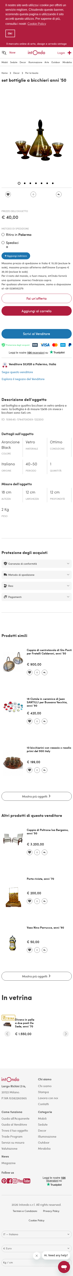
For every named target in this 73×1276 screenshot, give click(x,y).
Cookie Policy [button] (37, 23)
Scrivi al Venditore (36, 333)
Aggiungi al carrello (36, 311)
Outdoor (55, 62)
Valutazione (9, 1148)
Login (61, 53)
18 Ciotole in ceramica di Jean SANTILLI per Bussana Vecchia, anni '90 (47, 702)
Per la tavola (31, 72)
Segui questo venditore (17, 372)
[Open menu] (4, 53)
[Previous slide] (7, 1034)
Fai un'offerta (36, 298)
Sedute (13, 62)
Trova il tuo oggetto (14, 1130)
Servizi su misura (12, 1142)
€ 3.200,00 (35, 844)
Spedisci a (12, 245)
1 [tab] (19, 183)
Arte (47, 62)
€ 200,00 (34, 892)
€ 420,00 (34, 713)
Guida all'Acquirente (15, 1118)
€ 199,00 (33, 761)
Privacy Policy (51, 1211)
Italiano (8, 464)
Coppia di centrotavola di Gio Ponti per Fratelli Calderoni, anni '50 (49, 651)
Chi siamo (44, 1086)
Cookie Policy (36, 1220)
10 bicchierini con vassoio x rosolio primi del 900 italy (49, 749)
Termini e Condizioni (25, 1211)
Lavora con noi (48, 1098)
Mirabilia (67, 62)
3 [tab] (30, 183)
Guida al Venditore (14, 1124)
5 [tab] (41, 183)
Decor (23, 62)
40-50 (31, 464)
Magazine (8, 1163)
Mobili (4, 62)
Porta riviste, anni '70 (40, 879)
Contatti (43, 1104)
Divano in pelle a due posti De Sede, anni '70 (24, 1022)
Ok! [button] (10, 33)
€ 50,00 (33, 941)
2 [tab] (24, 183)
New (12, 52)
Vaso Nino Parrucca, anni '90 (45, 927)
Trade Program (11, 1136)
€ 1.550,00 (23, 1033)
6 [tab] (47, 183)
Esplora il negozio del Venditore (23, 379)
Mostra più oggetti (35, 796)
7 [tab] (52, 183)
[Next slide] (66, 1034)
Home (4, 72)
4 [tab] (36, 183)
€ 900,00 (34, 664)
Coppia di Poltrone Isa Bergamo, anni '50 (48, 831)
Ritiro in (18, 234)
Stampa (43, 1092)
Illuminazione (35, 62)
